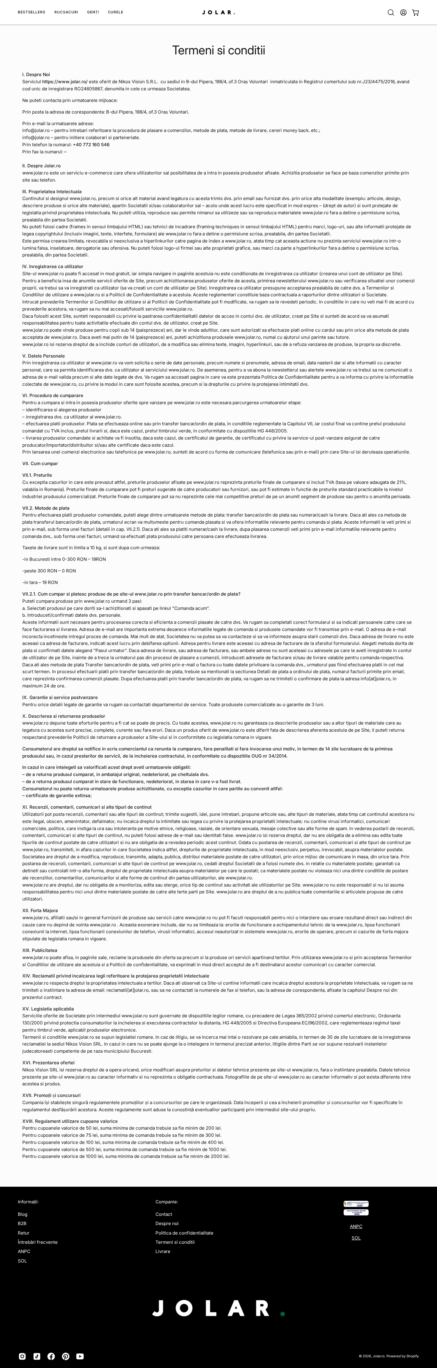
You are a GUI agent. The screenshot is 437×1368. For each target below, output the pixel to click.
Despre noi (167, 1223)
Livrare (162, 1251)
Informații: (28, 1202)
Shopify (412, 1356)
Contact (163, 1214)
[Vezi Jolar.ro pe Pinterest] (64, 1356)
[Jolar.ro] (218, 12)
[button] (66, 12)
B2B (22, 1223)
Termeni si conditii (175, 1242)
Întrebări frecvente (38, 1242)
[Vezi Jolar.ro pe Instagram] (21, 1356)
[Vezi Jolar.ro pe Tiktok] (35, 1356)
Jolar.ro (379, 1356)
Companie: (166, 1202)
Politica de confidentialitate (184, 1233)
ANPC (24, 1251)
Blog (22, 1214)
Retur (23, 1233)
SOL (22, 1261)
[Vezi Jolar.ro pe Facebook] (50, 1356)
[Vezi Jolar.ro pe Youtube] (79, 1356)
